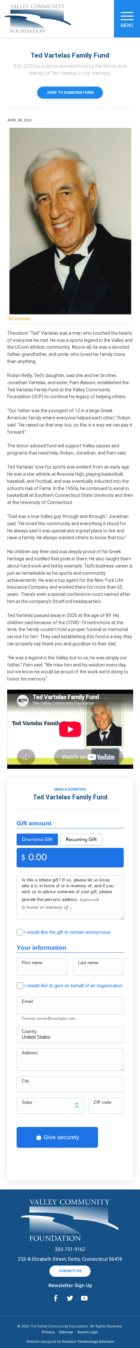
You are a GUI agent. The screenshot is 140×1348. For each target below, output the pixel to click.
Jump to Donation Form (70, 93)
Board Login (87, 1332)
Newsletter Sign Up (70, 1285)
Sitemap (66, 1332)
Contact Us (70, 1271)
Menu (127, 25)
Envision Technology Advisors (88, 1342)
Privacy (48, 1332)
